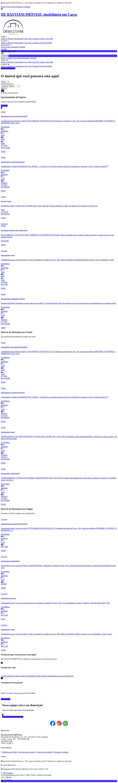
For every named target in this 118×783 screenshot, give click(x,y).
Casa (26, 39)
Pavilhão (49, 43)
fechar (4, 56)
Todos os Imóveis (7, 39)
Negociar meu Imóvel (44, 752)
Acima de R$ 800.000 (65, 676)
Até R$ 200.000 (7, 676)
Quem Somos (11, 7)
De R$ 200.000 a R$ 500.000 (24, 676)
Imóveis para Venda (9, 752)
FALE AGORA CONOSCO (12, 717)
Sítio (51, 39)
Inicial (3, 7)
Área (47, 39)
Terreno (42, 39)
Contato (4, 49)
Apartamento (19, 39)
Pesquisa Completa (23, 7)
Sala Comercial (33, 39)
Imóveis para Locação (26, 752)
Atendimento (5, 699)
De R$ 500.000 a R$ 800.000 (46, 676)
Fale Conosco (7, 773)
